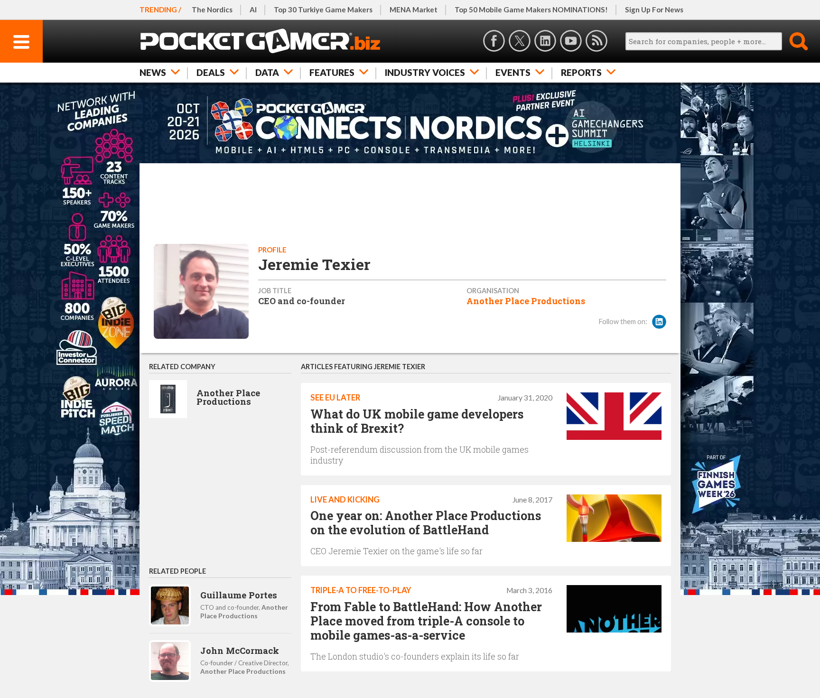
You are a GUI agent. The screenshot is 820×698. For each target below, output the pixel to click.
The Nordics (212, 9)
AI (253, 9)
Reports (581, 72)
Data (267, 72)
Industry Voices (425, 72)
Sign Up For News (654, 9)
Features (331, 72)
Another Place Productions (525, 301)
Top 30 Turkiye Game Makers (323, 9)
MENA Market (414, 9)
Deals (210, 72)
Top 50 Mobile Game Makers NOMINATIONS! (531, 9)
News (153, 72)
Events (513, 72)
